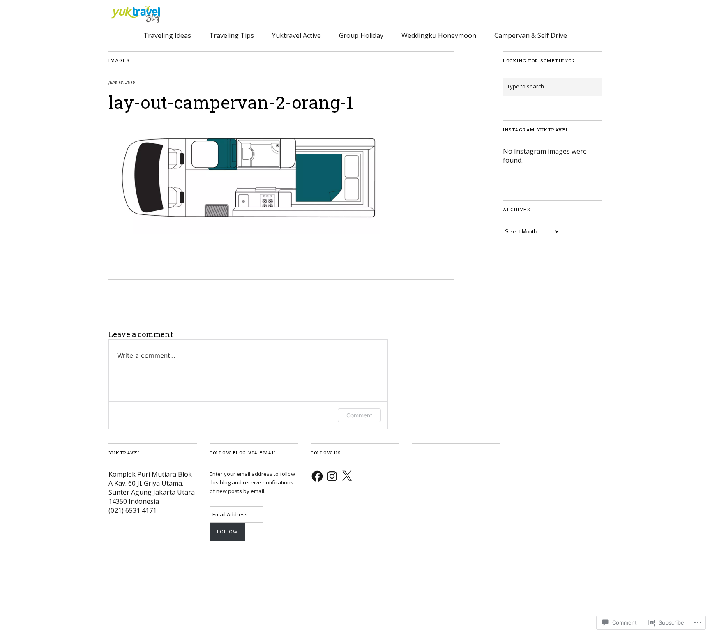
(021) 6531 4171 (132, 510)
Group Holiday (361, 35)
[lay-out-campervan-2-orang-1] (248, 231)
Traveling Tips (231, 35)
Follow (227, 532)
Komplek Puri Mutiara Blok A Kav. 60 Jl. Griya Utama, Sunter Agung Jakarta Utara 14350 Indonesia (151, 488)
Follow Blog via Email (243, 453)
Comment (359, 415)
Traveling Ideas (167, 35)
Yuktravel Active (296, 35)
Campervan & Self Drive (530, 35)
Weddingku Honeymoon (438, 35)
